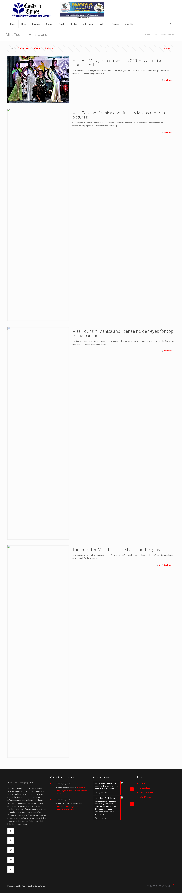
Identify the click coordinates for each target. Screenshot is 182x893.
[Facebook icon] (148, 886)
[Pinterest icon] (163, 886)
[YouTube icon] (157, 886)
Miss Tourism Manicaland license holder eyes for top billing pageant (122, 333)
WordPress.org (146, 797)
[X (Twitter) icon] (151, 886)
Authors (50, 48)
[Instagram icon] (166, 886)
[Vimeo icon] (154, 886)
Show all (169, 48)
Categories (24, 48)
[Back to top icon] (174, 884)
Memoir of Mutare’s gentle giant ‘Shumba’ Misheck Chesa (72, 791)
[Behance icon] (169, 886)
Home (147, 34)
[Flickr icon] (160, 886)
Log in (142, 783)
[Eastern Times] (58, 10)
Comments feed (146, 792)
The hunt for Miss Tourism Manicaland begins (116, 549)
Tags (38, 48)
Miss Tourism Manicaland (165, 34)
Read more (168, 80)
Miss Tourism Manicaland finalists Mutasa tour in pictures (118, 115)
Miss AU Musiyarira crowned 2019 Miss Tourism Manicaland (118, 63)
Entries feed (145, 788)
